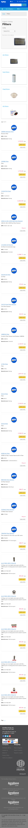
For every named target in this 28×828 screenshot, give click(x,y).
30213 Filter (4, 394)
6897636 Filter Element (7, 480)
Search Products (18, 750)
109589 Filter (5, 161)
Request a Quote (18, 753)
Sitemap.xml (23, 774)
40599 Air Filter (5, 453)
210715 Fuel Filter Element (8, 304)
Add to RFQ (22, 147)
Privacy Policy (5, 755)
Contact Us (5, 750)
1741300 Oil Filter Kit (7, 245)
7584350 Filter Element (7, 533)
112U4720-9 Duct (6, 191)
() (19, 9)
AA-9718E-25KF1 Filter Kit (8, 563)
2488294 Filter (5, 334)
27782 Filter (4, 364)
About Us (4, 753)
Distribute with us (6, 748)
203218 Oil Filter (5, 274)
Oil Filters (5, 106)
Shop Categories (18, 748)
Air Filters (6, 55)
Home (3, 14)
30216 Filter (4, 424)
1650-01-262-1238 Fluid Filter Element (12, 221)
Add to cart (22, 144)
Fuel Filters (6, 72)
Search (23, 4)
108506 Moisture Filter (7, 131)
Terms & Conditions (7, 758)
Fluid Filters (6, 89)
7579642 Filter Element (7, 509)
